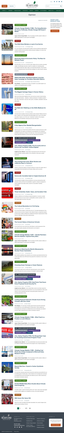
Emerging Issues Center (21, 74)
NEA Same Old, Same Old (23, 398)
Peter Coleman (28, 303)
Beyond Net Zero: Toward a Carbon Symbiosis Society (29, 367)
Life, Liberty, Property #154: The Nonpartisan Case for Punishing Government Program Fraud (30, 336)
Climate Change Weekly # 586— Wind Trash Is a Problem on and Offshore (30, 318)
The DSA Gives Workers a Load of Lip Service (29, 44)
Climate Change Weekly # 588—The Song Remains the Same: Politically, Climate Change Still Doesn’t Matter (30, 30)
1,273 (26, 408)
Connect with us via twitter (57, 1)
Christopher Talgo (30, 46)
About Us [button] (50, 10)
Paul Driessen (28, 94)
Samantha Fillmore (36, 81)
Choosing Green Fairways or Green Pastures (28, 265)
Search (61, 6)
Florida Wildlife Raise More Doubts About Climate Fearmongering (30, 384)
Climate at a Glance (40, 420)
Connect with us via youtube (59, 1)
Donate (4, 6)
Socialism (31, 74)
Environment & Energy (20, 55)
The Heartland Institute (32, 4)
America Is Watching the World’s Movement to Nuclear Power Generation (29, 249)
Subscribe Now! (55, 30)
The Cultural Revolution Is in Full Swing (27, 206)
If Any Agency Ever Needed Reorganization (28, 125)
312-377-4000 (17, 424)
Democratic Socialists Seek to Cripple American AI (30, 176)
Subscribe (12, 6)
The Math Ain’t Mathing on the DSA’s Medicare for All (30, 108)
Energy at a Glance (40, 425)
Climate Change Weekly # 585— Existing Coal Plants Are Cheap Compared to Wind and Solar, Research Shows (29, 352)
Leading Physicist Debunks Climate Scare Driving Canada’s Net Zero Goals (30, 300)
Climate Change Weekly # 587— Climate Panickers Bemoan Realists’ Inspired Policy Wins (30, 235)
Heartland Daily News (30, 418)
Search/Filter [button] (42, 20)
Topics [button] (3, 10)
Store (51, 1)
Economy (30, 142)
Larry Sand (28, 208)
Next (30, 408)
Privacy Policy (16, 431)
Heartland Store (29, 420)
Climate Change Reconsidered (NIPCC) (30, 426)
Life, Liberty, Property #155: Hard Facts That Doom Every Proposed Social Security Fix (30, 283)
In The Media (43, 10)
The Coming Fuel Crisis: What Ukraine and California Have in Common (28, 162)
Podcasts (25, 10)
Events (36, 10)
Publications (17, 10)
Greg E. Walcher (29, 267)
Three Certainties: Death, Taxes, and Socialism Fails (31, 192)
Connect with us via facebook (54, 1)
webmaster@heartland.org (19, 425)
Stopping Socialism (40, 427)
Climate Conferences (41, 418)
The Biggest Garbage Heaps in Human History (29, 92)
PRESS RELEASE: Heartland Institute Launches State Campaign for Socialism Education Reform (30, 78)
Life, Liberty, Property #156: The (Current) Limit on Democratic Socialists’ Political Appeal (30, 146)
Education (17, 218)
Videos (31, 10)
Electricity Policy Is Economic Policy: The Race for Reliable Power (30, 59)
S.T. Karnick (28, 149)
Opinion (10, 10)
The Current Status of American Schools (27, 222)
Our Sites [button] (58, 10)
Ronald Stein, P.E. (30, 62)
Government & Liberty (20, 142)
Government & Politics (34, 140)
